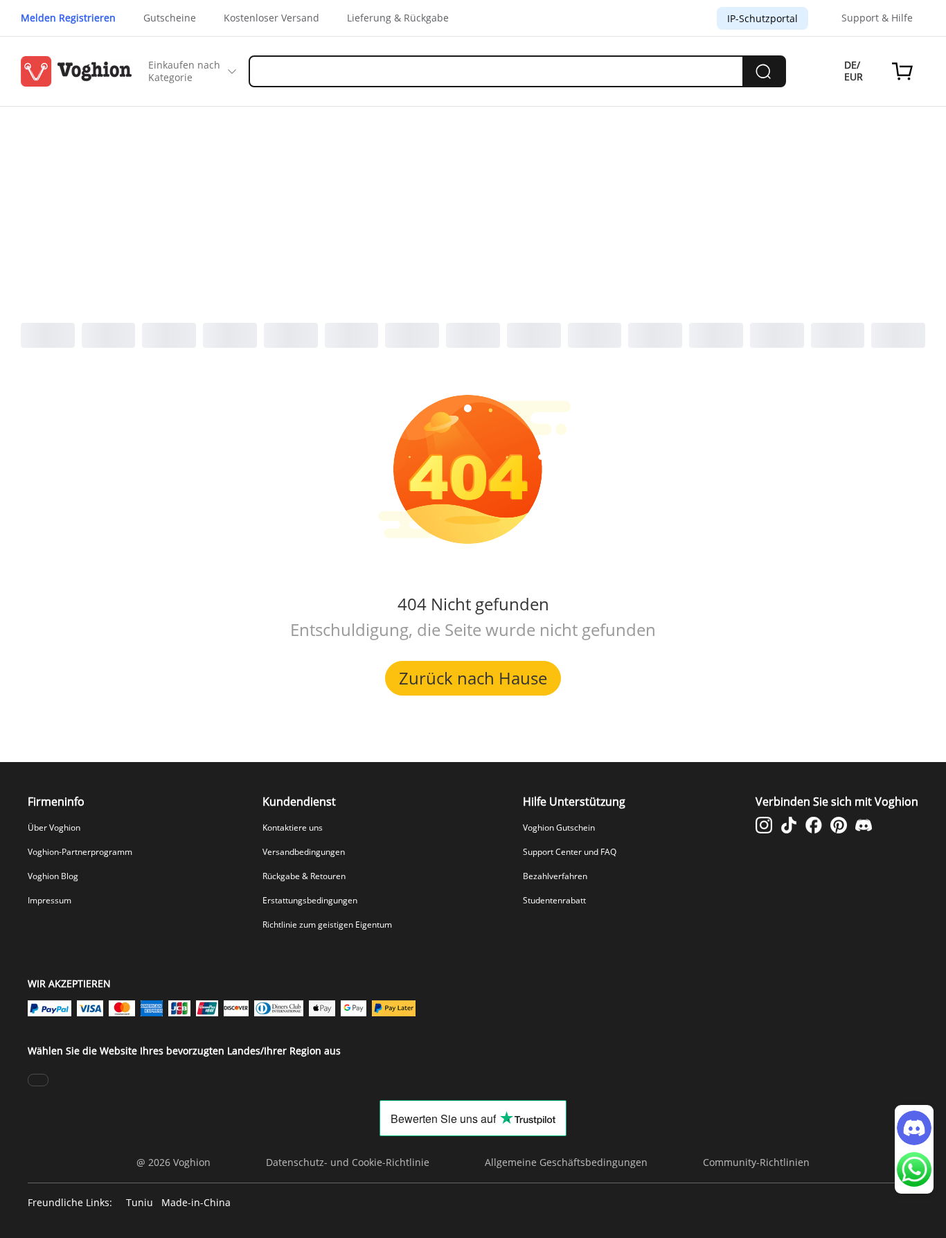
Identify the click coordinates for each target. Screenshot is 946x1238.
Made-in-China (196, 1203)
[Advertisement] (473, 211)
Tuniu (139, 1203)
